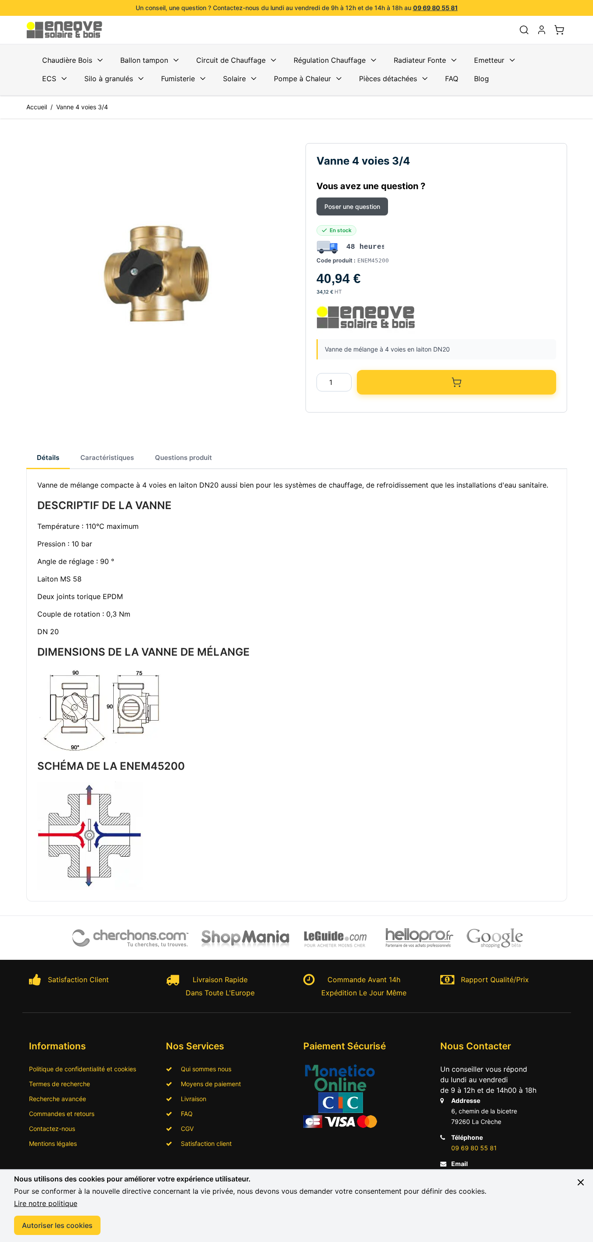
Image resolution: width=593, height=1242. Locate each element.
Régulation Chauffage (330, 60)
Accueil (36, 107)
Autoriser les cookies (57, 1225)
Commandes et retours (61, 1113)
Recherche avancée (57, 1098)
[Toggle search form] (524, 30)
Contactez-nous (52, 1128)
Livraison (191, 1098)
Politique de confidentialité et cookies (82, 1069)
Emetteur (489, 60)
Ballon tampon (144, 60)
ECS (49, 78)
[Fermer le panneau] (580, 1182)
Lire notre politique (45, 1203)
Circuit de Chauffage (231, 60)
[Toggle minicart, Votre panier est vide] (559, 30)
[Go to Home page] (69, 30)
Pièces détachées (388, 78)
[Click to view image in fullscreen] (157, 274)
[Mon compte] (542, 30)
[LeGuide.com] (336, 938)
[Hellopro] (419, 938)
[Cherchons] (131, 938)
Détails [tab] (48, 457)
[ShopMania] (245, 938)
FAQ (451, 78)
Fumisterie (178, 78)
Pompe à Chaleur (302, 78)
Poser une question (352, 206)
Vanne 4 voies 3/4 (82, 107)
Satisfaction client (204, 1143)
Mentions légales (53, 1143)
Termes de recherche (59, 1084)
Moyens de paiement (208, 1084)
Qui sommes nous (203, 1069)
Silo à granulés (108, 78)
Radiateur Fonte (420, 60)
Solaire (234, 78)
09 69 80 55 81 (435, 7)
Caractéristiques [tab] (107, 457)
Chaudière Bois (67, 60)
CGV (185, 1128)
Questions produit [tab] (183, 457)
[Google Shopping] (495, 938)
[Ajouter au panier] (456, 382)
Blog (481, 78)
